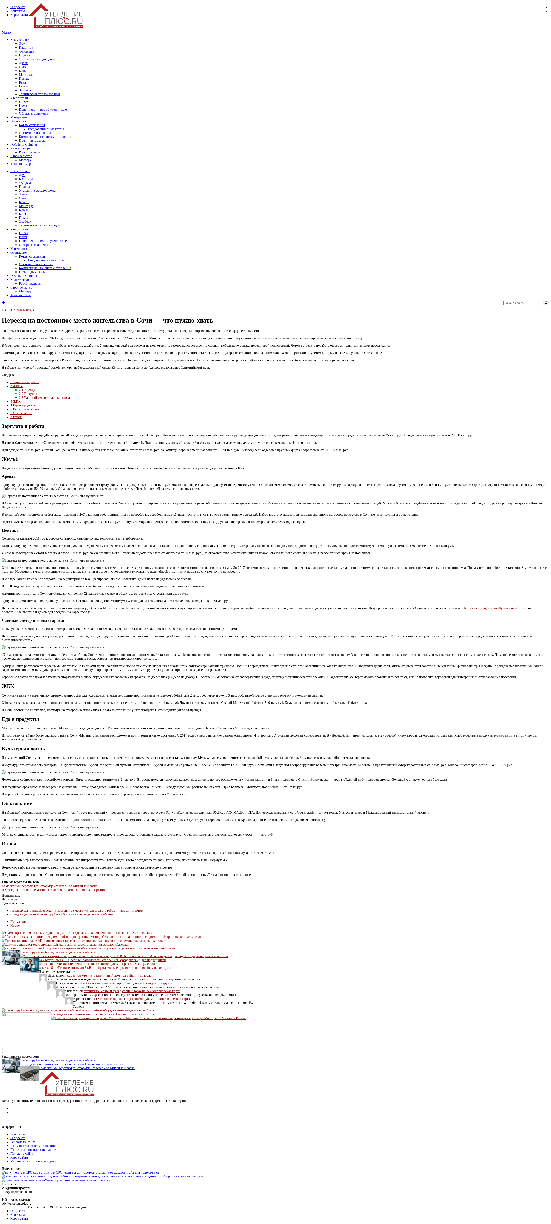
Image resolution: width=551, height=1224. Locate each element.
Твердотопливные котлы (46, 129)
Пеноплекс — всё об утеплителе (43, 109)
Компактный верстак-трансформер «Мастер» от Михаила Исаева (50, 886)
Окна (23, 67)
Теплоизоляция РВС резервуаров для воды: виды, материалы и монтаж (175, 956)
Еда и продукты (23, 405)
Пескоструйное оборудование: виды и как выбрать (61, 914)
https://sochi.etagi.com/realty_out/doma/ (491, 608)
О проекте (17, 7)
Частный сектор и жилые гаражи (46, 397)
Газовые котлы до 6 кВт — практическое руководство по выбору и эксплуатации (117, 968)
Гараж (23, 86)
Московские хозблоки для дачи (33, 1161)
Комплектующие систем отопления (45, 136)
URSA (23, 102)
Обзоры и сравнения (34, 113)
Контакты (17, 11)
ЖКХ (15, 401)
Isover (23, 105)
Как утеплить (20, 40)
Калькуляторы (20, 148)
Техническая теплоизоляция (39, 94)
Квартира (26, 47)
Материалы (18, 117)
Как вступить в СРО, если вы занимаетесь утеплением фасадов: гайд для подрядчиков (102, 960)
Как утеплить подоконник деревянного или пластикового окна (128, 948)
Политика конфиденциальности (33, 1149)
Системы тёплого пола (36, 133)
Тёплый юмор (20, 164)
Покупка (28, 394)
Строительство (21, 156)
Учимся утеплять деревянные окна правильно (78, 1180)
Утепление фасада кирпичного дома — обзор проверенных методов (153, 937)
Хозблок (25, 90)
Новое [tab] (15, 925)
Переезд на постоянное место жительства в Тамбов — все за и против (53, 890)
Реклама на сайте (23, 1142)
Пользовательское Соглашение (33, 1146)
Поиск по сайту (21, 1153)
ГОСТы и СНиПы (23, 144)
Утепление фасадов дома (37, 59)
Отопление (18, 121)
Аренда (27, 390)
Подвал (24, 55)
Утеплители (19, 98)
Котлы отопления (32, 125)
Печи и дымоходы (32, 140)
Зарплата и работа (24, 382)
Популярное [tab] (19, 921)
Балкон (24, 71)
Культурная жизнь (24, 409)
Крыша (24, 78)
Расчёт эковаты (30, 152)
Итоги (16, 417)
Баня (22, 82)
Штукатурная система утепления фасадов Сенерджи (91, 944)
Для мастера (26, 310)
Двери (23, 63)
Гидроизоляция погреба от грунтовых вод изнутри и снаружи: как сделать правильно (103, 940)
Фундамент (27, 51)
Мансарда (26, 74)
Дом (22, 43)
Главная (7, 310)
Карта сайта (19, 15)
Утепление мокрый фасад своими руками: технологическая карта (132, 991)
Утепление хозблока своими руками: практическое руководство (114, 964)
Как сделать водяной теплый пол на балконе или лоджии (110, 933)
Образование (21, 413)
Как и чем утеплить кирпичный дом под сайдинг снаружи (110, 975)
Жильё (16, 386)
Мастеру (25, 160)
